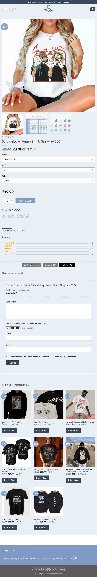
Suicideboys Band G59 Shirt (45, 519)
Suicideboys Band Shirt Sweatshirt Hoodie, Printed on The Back (79, 470)
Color (4, 176)
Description (19, 231)
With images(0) (33, 265)
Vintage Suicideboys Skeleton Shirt (80, 422)
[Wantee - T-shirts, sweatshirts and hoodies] (48, 9)
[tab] (7, 230)
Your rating (11, 293)
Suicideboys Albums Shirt (12, 422)
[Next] (90, 65)
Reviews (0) (7, 231)
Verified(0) (51, 265)
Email (8, 345)
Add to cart (25, 201)
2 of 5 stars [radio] (23, 297)
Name (9, 333)
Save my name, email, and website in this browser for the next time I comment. (43, 357)
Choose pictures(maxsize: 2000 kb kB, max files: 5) (27, 323)
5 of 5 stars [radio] (75, 297)
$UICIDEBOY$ (7, 137)
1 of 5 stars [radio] (10, 297)
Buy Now (9, 430)
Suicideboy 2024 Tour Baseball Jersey (14, 470)
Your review (11, 302)
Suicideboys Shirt (41, 422)
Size (4, 165)
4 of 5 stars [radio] (56, 297)
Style (4, 155)
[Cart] (92, 9)
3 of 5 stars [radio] (38, 297)
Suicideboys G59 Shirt (11, 519)
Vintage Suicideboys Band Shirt (46, 469)
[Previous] (7, 65)
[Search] (15, 9)
